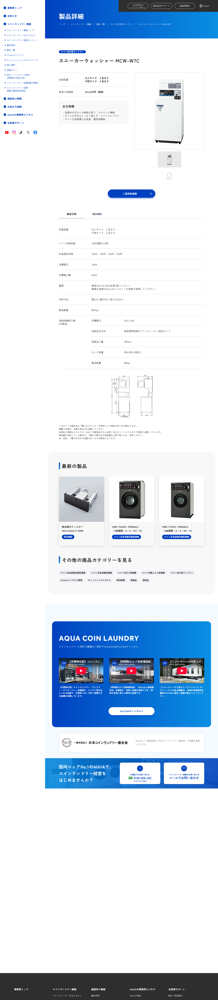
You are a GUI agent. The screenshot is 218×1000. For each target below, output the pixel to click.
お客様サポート (176, 989)
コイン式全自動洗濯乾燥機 (73, 572)
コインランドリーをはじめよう (21, 35)
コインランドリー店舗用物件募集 (22, 82)
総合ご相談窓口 (175, 995)
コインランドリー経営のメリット (22, 40)
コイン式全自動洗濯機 (101, 572)
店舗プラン (12, 70)
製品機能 (97, 214)
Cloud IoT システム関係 (71, 580)
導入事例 (11, 65)
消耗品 (146, 580)
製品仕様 (71, 214)
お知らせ (12, 15)
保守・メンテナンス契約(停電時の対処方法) (18, 76)
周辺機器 (121, 580)
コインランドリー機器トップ (20, 30)
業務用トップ (14, 7)
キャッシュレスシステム (99, 580)
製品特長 (11, 45)
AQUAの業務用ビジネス (142, 989)
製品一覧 (11, 50)
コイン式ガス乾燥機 (127, 572)
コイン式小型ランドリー (182, 572)
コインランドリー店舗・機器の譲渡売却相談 (18, 89)
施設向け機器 (98, 989)
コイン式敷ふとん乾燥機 (153, 572)
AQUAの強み (136, 995)
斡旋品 (134, 580)
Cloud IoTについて (15, 55)
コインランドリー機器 (64, 989)
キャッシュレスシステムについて (22, 60)
